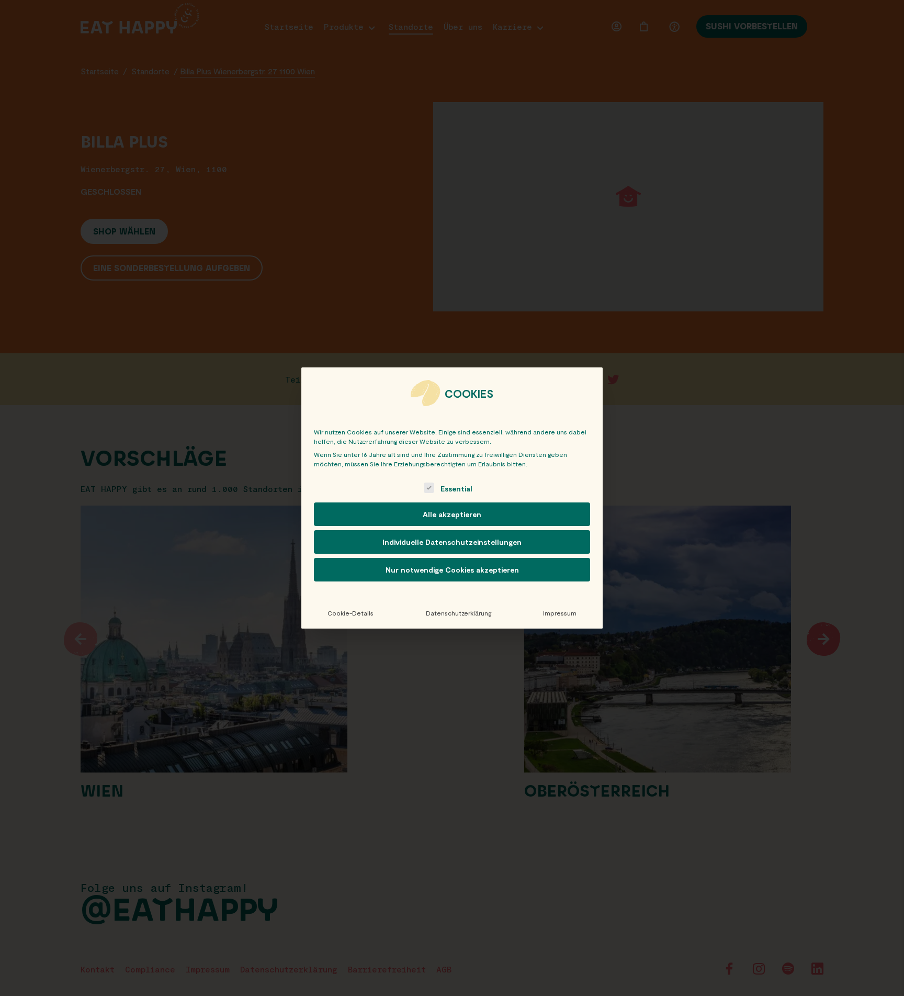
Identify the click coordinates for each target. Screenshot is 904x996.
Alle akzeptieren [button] (452, 514)
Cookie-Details (350, 613)
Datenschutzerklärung (458, 613)
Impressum (560, 613)
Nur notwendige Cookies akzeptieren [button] (452, 569)
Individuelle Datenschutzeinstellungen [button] (452, 542)
